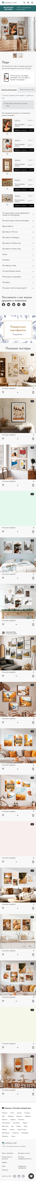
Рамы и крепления (7, 1153)
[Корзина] (28, 3)
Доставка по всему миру (11, 249)
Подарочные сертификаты (22, 1167)
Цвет (3, 1116)
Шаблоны (28, 1116)
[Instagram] (14, 1176)
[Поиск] (24, 3)
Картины (4, 1119)
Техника (12, 1129)
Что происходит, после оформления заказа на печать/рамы (15, 214)
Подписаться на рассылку (7, 1157)
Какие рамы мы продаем (11, 277)
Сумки (13, 1136)
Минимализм (6, 1123)
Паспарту (6, 282)
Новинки (4, 1113)
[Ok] (23, 304)
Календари (25, 1133)
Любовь (4, 1129)
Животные (5, 1126)
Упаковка (5, 260)
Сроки (4, 254)
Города (18, 1126)
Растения (21, 1119)
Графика (12, 1119)
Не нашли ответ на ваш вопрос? (14, 288)
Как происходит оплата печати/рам (15, 220)
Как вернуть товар (9, 265)
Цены (3, 1166)
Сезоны (19, 1113)
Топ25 (12, 1113)
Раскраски (5, 1136)
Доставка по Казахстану (11, 243)
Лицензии (5, 1170)
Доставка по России (10, 232)
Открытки (15, 1133)
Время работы (7, 226)
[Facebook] (3, 304)
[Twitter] (13, 304)
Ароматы (19, 1116)
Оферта (4, 1162)
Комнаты (27, 1113)
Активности (16, 1123)
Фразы (25, 1123)
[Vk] (8, 304)
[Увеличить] (7, 134)
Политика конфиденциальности (24, 1157)
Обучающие (6, 1133)
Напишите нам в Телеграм (31, 1176)
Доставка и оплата (24, 1153)
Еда (12, 1126)
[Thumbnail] (21, 55)
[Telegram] (18, 304)
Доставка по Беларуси (10, 237)
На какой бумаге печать (11, 271)
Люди (25, 1126)
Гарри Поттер (21, 1129)
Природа (11, 1116)
